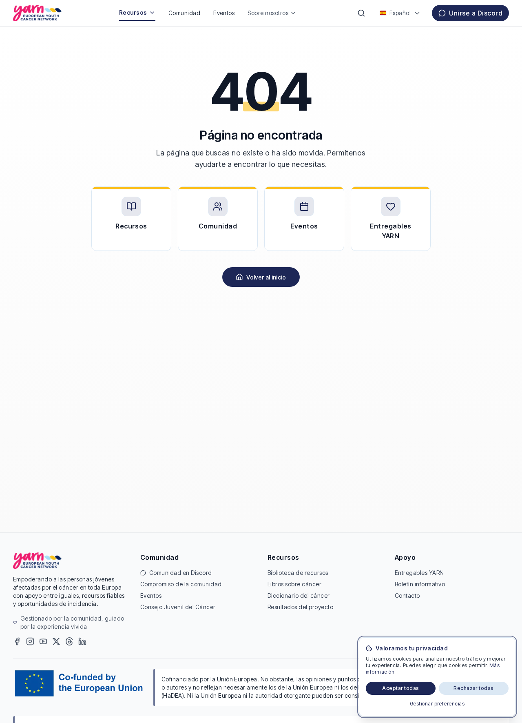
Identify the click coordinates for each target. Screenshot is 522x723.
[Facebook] (17, 641)
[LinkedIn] (82, 641)
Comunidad (184, 12)
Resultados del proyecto (300, 606)
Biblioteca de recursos (298, 572)
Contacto (407, 595)
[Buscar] (361, 13)
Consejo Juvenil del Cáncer (177, 606)
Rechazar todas (473, 688)
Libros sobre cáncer (294, 584)
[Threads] (69, 641)
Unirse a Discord (475, 13)
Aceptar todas (400, 688)
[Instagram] (30, 641)
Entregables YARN (419, 572)
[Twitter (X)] (56, 641)
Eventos (223, 12)
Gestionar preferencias (437, 704)
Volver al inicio (266, 277)
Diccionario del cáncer (299, 595)
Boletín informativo (420, 584)
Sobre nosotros (268, 12)
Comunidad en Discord (180, 572)
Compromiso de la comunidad (180, 584)
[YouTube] (43, 641)
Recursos (133, 12)
